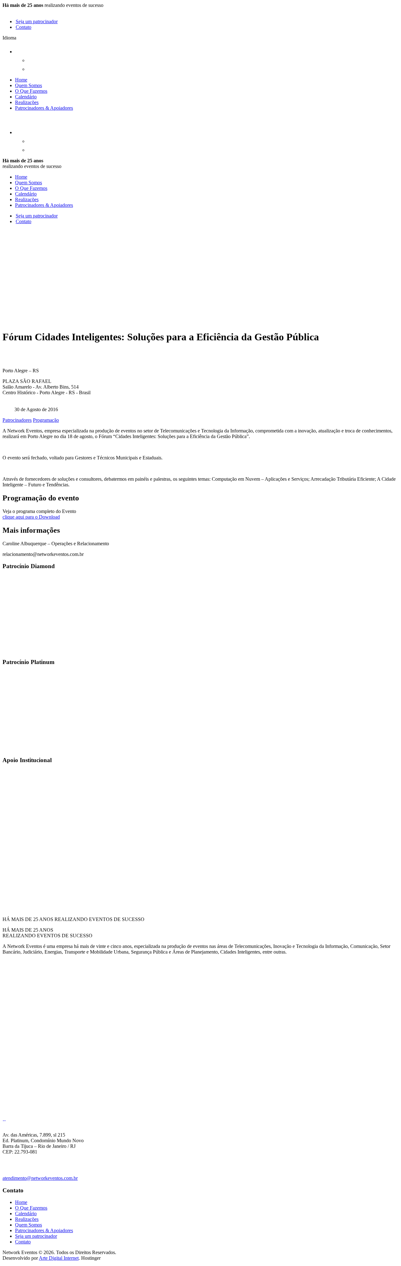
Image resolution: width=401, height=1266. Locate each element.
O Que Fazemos (31, 91)
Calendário (26, 96)
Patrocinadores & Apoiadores (44, 108)
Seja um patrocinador (37, 21)
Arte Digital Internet (59, 1258)
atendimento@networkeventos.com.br (40, 1178)
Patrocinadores (17, 420)
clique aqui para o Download (31, 517)
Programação (46, 420)
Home (21, 79)
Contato (23, 27)
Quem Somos (28, 85)
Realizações (27, 102)
